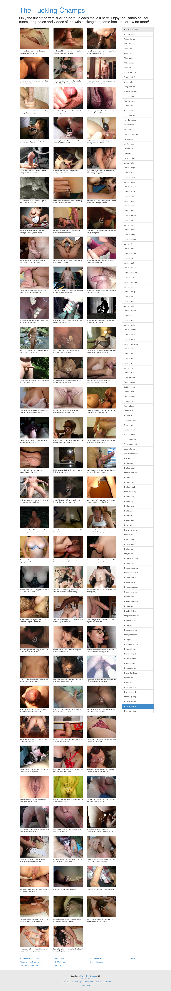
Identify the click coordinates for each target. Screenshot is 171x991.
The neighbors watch (131, 601)
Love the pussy (129, 291)
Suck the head (129, 430)
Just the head (129, 125)
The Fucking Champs (52, 10)
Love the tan (128, 349)
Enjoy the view (129, 86)
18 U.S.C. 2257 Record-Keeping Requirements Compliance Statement (85, 982)
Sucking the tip (129, 449)
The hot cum (128, 563)
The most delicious (131, 577)
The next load (129, 606)
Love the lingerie (130, 239)
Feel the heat (129, 96)
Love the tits (128, 363)
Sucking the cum (130, 439)
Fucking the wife (130, 115)
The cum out (128, 534)
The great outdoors (131, 558)
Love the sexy (129, 301)
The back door (129, 463)
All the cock (128, 44)
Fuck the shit (128, 110)
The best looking (130, 492)
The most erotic (130, 582)
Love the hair (129, 220)
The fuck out (128, 549)
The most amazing (131, 568)
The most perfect (130, 592)
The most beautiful (131, 573)
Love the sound (129, 334)
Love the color (129, 201)
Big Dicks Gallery (96, 958)
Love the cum (129, 206)
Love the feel (129, 210)
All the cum (128, 48)
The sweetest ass (130, 668)
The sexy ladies (130, 649)
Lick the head (129, 144)
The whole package (131, 687)
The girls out (128, 554)
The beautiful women (131, 472)
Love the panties (130, 268)
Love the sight (129, 315)
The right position (130, 635)
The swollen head (130, 673)
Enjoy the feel (129, 82)
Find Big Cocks (60, 965)
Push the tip (128, 401)
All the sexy (128, 67)
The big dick (128, 515)
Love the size (129, 320)
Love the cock (129, 196)
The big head (129, 520)
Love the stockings (131, 344)
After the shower (130, 34)
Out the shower (129, 382)
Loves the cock (129, 377)
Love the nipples (130, 253)
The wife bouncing (130, 692)
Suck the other (129, 434)
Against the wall (130, 39)
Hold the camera (130, 120)
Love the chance (130, 187)
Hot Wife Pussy (60, 962)
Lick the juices (129, 148)
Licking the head (130, 158)
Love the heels (129, 234)
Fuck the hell (128, 106)
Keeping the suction (131, 134)
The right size (129, 639)
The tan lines (129, 677)
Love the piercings (130, 272)
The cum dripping (130, 530)
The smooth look (130, 663)
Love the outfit (129, 263)
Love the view (129, 368)
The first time (129, 544)
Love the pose (129, 287)
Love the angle (129, 167)
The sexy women (130, 658)
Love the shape (129, 306)
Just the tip (128, 129)
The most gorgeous (131, 587)
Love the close (129, 191)
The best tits (128, 501)
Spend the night (130, 420)
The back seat (129, 468)
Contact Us (85, 978)
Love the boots (129, 182)
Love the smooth (130, 330)
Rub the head (129, 406)
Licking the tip (129, 163)
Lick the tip (128, 153)
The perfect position (131, 615)
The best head (129, 487)
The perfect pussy (130, 620)
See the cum (128, 411)
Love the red (128, 296)
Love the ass (128, 172)
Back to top (85, 985)
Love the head (129, 229)
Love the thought (130, 358)
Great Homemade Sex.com (30, 962)
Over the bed (129, 391)
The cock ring (129, 525)
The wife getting (130, 697)
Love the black (129, 177)
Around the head (130, 72)
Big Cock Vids (60, 958)
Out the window (129, 387)
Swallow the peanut (131, 453)
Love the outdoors (130, 258)
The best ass (129, 477)
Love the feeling (130, 215)
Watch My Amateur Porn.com (31, 965)
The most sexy (129, 596)
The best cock (129, 482)
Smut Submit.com (96, 962)
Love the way (129, 372)
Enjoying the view (130, 91)
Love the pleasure (130, 282)
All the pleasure (129, 63)
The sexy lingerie (130, 654)
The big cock (128, 511)
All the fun (127, 53)
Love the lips (128, 244)
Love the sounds (130, 339)
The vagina (128, 682)
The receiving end (130, 630)
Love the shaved (130, 310)
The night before (130, 611)
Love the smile (129, 325)
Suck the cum (129, 425)
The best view (129, 506)
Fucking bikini (130, 958)
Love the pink (129, 277)
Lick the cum (128, 139)
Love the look (129, 248)
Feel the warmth (130, 101)
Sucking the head (130, 444)
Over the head (129, 396)
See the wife (128, 415)
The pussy (128, 625)
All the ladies (128, 58)
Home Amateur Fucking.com (30, 958)
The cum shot (129, 539)
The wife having (130, 701)
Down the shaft (129, 77)
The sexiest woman (131, 644)
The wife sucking (130, 706)
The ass (127, 458)
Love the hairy (129, 225)
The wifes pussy (130, 711)
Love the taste (129, 353)
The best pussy (129, 496)
